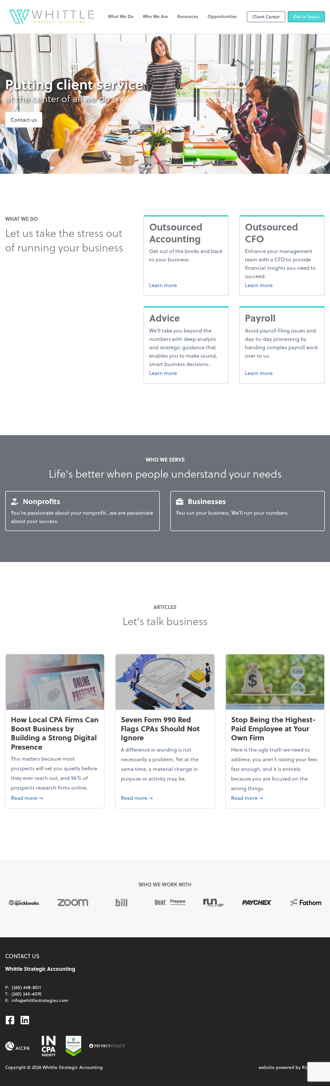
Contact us (24, 119)
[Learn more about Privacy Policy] (107, 1046)
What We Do (120, 16)
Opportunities (222, 16)
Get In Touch (306, 16)
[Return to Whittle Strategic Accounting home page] (51, 16)
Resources (187, 16)
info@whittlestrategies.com (40, 1000)
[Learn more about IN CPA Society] (48, 1046)
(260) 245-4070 (26, 993)
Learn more (186, 285)
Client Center (266, 16)
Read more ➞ (55, 797)
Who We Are (155, 16)
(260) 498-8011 (26, 987)
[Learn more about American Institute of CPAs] (17, 1046)
